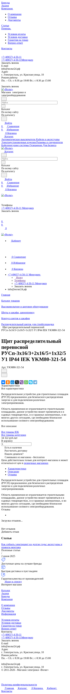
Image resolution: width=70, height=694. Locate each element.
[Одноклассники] (8, 382)
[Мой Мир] (12, 382)
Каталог (5, 590)
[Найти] (4, 119)
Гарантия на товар (18, 40)
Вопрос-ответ (15, 43)
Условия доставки (18, 37)
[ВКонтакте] (3, 382)
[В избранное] (4, 371)
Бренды (5, 596)
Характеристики (17, 468)
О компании (14, 14)
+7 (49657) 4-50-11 (11, 57)
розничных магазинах (36, 463)
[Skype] (31, 382)
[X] (17, 382)
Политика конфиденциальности (19, 684)
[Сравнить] (4, 375)
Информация (8, 614)
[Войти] (2, 218)
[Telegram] (35, 382)
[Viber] (21, 382)
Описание (13, 471)
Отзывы (12, 17)
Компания (7, 599)
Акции (5, 593)
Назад (19, 277)
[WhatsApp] (26, 382)
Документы (14, 20)
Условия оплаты (17, 34)
